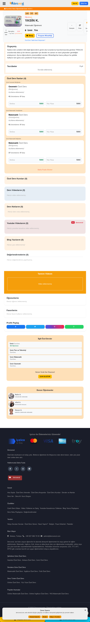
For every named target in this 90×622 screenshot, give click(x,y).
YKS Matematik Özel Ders (59, 594)
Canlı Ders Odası (13, 508)
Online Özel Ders (13, 582)
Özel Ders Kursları (54, 492)
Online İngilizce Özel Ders (38, 594)
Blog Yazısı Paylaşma (71, 508)
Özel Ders (15, 344)
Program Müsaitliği (45, 35)
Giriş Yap (84, 3)
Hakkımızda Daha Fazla (16, 463)
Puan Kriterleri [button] (60, 524)
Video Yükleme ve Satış (30, 508)
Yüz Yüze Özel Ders (28, 582)
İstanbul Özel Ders (14, 560)
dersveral (16, 477)
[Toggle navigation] (6, 4)
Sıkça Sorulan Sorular (15, 524)
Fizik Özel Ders (44, 571)
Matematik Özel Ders (15, 571)
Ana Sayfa (11, 492)
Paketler (70, 524)
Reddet (45, 617)
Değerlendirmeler (30, 512)
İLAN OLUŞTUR (45, 376)
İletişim (51, 524)
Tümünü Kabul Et (34, 617)
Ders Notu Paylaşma (15, 512)
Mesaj (31, 35)
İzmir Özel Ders (42, 560)
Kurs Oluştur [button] (26, 496)
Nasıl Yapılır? (43, 524)
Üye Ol (75, 3)
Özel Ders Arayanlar (38, 492)
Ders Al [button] (18, 496)
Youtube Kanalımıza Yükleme (51, 508)
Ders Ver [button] (10, 496)
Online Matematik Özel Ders (17, 594)
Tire (36, 30)
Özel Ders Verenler (23, 492)
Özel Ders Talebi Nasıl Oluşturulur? (35, 40)
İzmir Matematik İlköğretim (13, 138)
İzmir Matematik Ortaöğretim (14, 110)
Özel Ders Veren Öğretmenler (15, 8)
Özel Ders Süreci (31, 524)
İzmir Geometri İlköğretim (13, 82)
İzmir (25, 8)
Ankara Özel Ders (28, 560)
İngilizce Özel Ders (31, 571)
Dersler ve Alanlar (68, 492)
